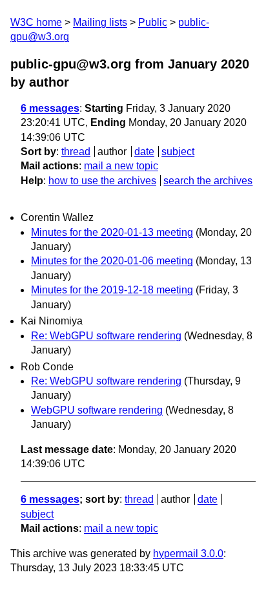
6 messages (50, 108)
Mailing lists (100, 22)
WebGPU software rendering (97, 410)
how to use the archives (102, 180)
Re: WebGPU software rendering (106, 335)
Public (152, 22)
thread (75, 151)
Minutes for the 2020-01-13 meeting (112, 232)
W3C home (36, 22)
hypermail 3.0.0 (188, 553)
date (144, 151)
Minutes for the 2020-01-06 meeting (112, 260)
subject (177, 151)
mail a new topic (121, 165)
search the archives (207, 180)
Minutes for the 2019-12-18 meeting (112, 289)
